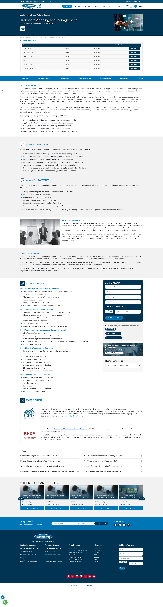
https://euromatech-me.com (53, 561)
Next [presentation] (141, 498)
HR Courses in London (75, 557)
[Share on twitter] (119, 525)
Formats (119, 6)
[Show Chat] (5, 602)
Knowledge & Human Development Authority (71, 429)
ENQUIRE (109, 329)
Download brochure (112, 338)
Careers (96, 557)
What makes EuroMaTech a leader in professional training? (42, 466)
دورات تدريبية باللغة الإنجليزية (29, 548)
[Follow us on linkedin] (77, 576)
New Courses (67, 6)
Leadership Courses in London (78, 550)
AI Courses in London (75, 552)
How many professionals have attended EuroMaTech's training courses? (47, 471)
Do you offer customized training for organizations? (103, 466)
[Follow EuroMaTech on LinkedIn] (3, 597)
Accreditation (124, 78)
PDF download (98, 555)
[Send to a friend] (128, 525)
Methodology (64, 78)
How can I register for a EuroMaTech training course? (40, 461)
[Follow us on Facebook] (68, 576)
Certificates (95, 6)
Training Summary (84, 78)
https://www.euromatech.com (29, 561)
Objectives (24, 78)
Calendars (127, 1)
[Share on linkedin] (124, 525)
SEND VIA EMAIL (112, 333)
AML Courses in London (76, 559)
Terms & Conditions (75, 561)
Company (97, 550)
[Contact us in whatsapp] (94, 576)
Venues (111, 6)
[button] (80, 511)
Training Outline (105, 78)
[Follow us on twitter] (72, 576)
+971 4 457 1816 (51, 551)
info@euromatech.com (30, 1)
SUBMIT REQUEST (114, 318)
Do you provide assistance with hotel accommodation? (104, 471)
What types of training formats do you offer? (100, 461)
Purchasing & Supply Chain (34, 37)
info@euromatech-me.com (53, 558)
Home (22, 37)
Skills (103, 6)
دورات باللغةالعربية (129, 6)
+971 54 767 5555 (32, 554)
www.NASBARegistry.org (73, 416)
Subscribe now (101, 523)
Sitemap (96, 561)
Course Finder (78, 6)
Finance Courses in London (77, 555)
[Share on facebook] (115, 525)
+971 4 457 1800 (47, 1)
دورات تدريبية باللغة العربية (53, 548)
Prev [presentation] (21, 498)
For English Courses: (28, 545)
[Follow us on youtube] (85, 576)
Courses (86, 6)
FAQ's (141, 78)
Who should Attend (43, 78)
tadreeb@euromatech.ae (53, 554)
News (95, 559)
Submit (122, 568)
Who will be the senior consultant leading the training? (104, 456)
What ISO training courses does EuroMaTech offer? (39, 456)
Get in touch (97, 552)
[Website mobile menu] (139, 6)
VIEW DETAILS (31, 508)
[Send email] (89, 576)
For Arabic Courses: (52, 545)
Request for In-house (113, 353)
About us (137, 1)
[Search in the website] (135, 6)
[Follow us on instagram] (81, 576)
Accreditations (98, 548)
